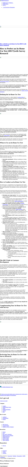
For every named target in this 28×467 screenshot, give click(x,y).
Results (4, 419)
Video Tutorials (6, 440)
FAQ (4, 433)
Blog (4, 411)
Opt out (4, 445)
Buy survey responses (7, 434)
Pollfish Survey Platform (8, 2)
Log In (4, 5)
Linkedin (4, 453)
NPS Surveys (5, 424)
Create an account (3, 400)
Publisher (14, 456)
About (4, 408)
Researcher (10, 456)
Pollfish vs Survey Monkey (8, 426)
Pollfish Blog (5, 4)
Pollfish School (6, 437)
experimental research (4, 81)
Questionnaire (5, 418)
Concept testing (6, 425)
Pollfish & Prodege (6, 409)
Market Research (6, 436)
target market (7, 135)
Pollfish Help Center (7, 407)
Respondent (19, 456)
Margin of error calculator (8, 435)
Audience (5, 417)
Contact (4, 406)
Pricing (4, 432)
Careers (4, 410)
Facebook (5, 450)
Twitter (4, 451)
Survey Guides (6, 439)
